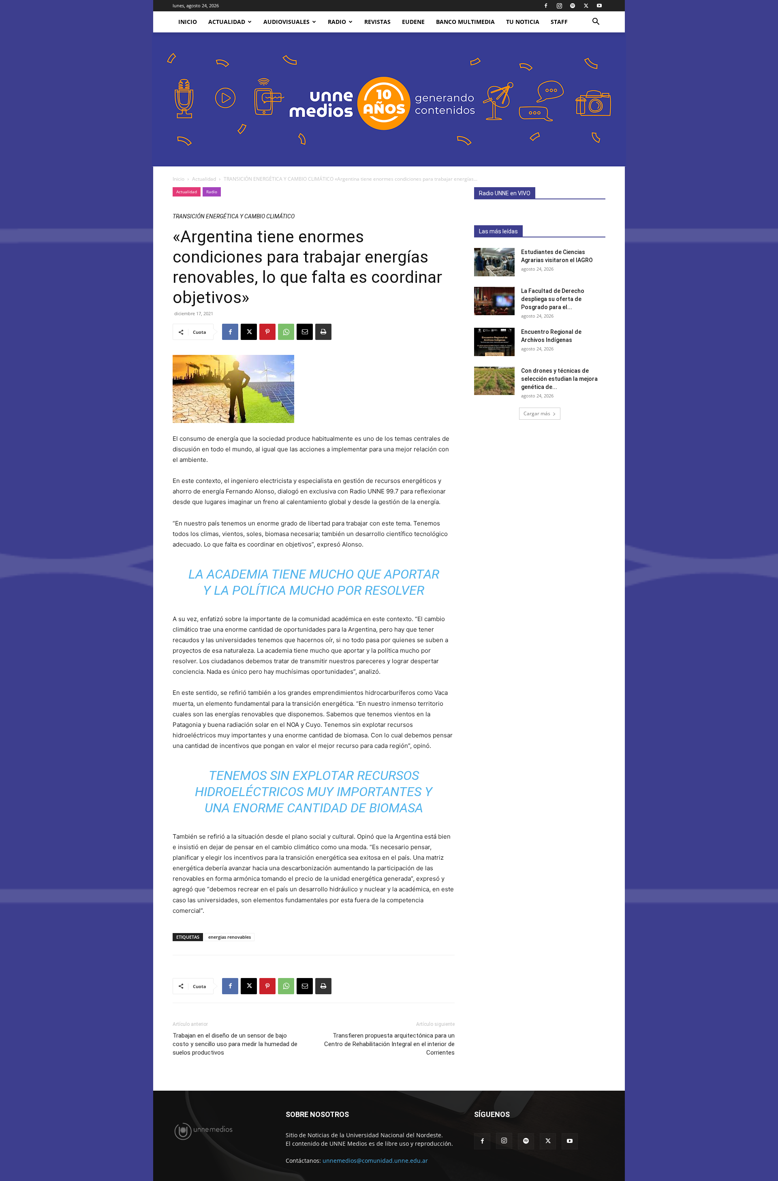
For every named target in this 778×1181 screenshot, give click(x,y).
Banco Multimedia (465, 22)
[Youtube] (599, 5)
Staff (559, 22)
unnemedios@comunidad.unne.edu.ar (375, 1160)
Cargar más (537, 413)
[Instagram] (559, 5)
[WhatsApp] (286, 332)
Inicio (178, 178)
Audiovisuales (286, 22)
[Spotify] (572, 5)
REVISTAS (377, 22)
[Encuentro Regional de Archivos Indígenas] (494, 342)
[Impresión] (323, 332)
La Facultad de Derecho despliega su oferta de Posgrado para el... (552, 299)
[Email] (305, 332)
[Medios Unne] (389, 99)
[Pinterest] (267, 332)
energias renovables (229, 937)
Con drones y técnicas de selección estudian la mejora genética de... (559, 378)
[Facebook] (546, 5)
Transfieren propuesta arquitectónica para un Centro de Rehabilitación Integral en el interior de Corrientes (389, 1044)
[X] (586, 5)
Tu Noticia (522, 22)
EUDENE (413, 22)
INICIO (187, 22)
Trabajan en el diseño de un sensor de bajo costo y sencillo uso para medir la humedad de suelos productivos (235, 1044)
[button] (595, 22)
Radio (337, 22)
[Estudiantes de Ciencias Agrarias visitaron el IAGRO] (494, 262)
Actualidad (226, 22)
